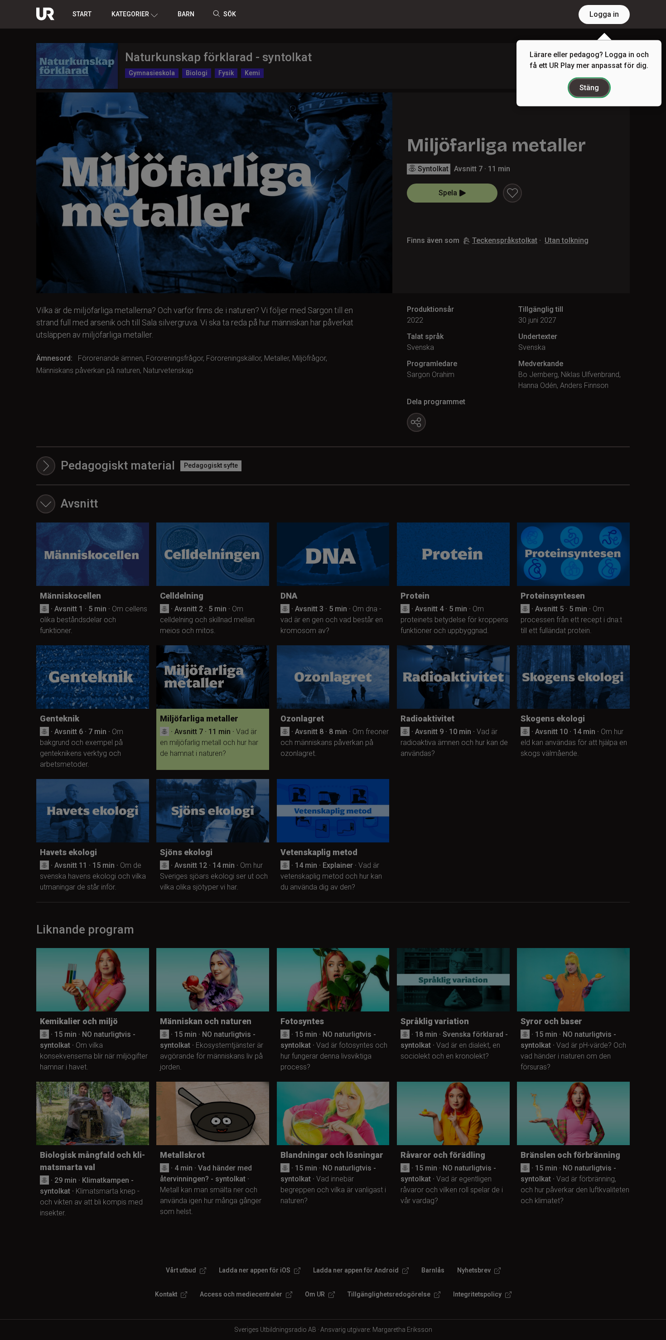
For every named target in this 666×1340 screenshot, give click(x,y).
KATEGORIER (130, 14)
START (82, 14)
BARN (186, 14)
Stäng (589, 87)
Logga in (604, 14)
